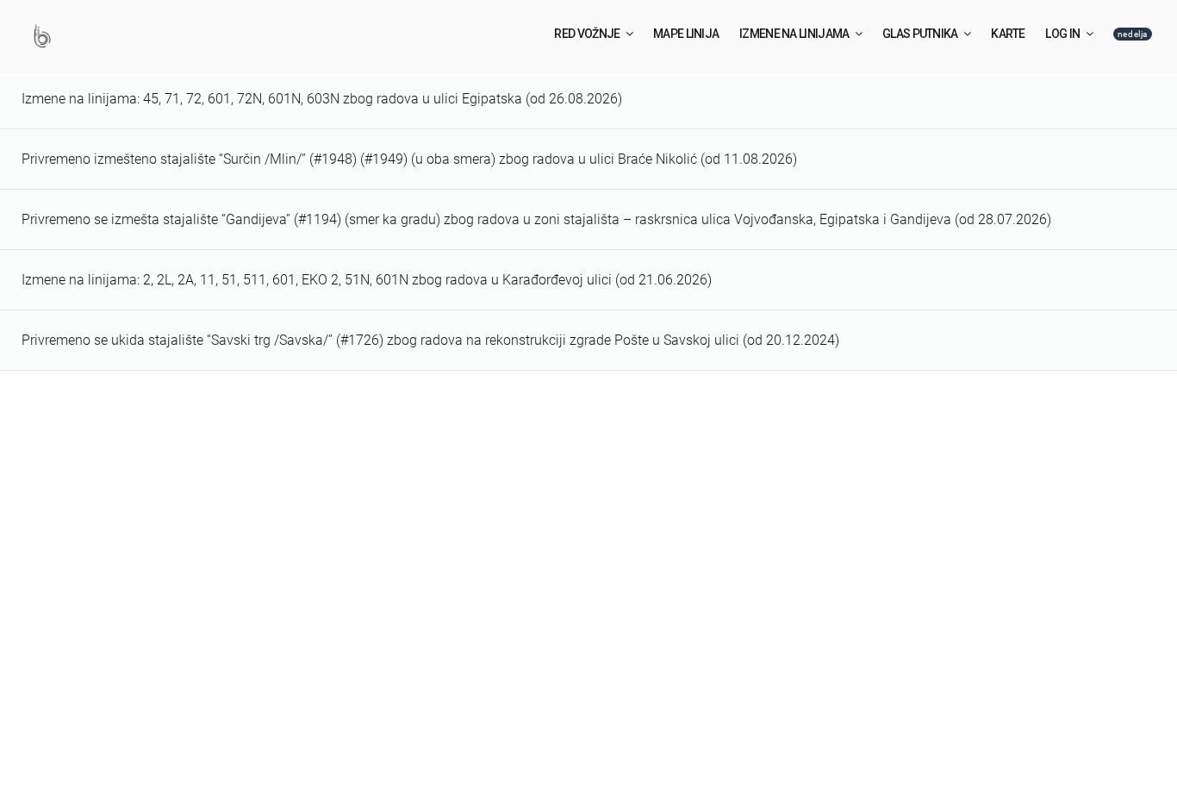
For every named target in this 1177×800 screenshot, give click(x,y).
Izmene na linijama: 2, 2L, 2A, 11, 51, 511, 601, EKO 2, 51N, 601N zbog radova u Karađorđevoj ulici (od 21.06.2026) (367, 280)
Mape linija (686, 34)
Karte (1008, 34)
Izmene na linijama (794, 34)
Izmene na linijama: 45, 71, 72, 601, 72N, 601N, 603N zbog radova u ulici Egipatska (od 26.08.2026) (322, 99)
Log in (1062, 34)
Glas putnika (920, 34)
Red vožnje (587, 34)
